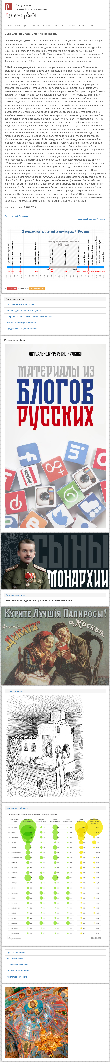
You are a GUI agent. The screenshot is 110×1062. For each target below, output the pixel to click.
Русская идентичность (18, 970)
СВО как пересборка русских (21, 304)
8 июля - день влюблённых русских (24, 310)
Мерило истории (15, 958)
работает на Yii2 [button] (37, 288)
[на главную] (20, 15)
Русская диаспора (16, 952)
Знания (35, 26)
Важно (82, 26)
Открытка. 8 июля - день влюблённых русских (29, 316)
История (47, 26)
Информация (21, 26)
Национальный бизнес (17, 808)
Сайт (92, 26)
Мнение (72, 26)
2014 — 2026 (23, 288)
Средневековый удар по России (22, 328)
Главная (8, 26)
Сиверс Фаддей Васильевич (17, 216)
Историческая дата (15, 595)
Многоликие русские (17, 977)
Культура (59, 26)
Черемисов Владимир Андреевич (91, 219)
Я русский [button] (12, 288)
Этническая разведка (17, 964)
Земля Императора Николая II (21, 322)
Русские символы (14, 691)
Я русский (23, 5)
